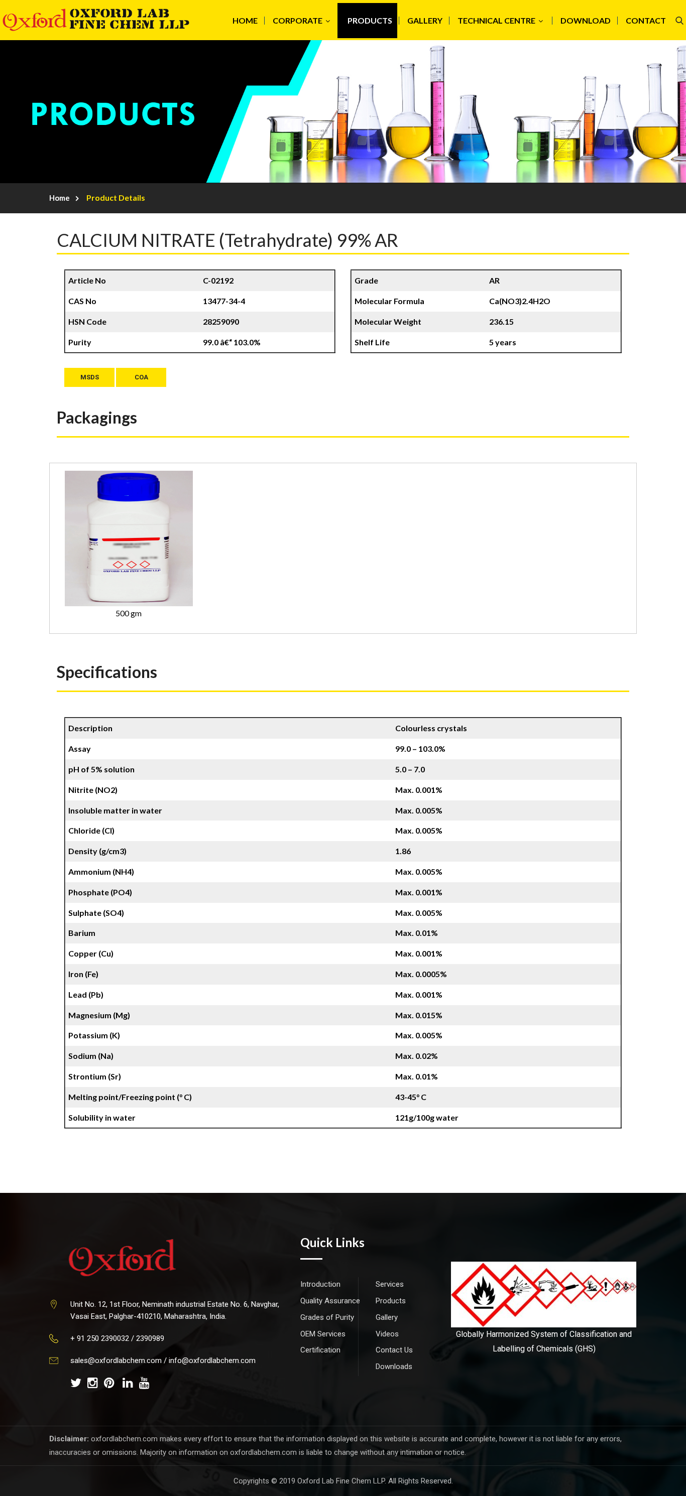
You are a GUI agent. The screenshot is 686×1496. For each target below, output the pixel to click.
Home (59, 197)
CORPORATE (297, 20)
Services (390, 1284)
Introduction (320, 1284)
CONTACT (646, 20)
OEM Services (323, 1333)
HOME (245, 20)
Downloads (394, 1366)
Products (391, 1300)
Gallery (387, 1317)
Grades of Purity (327, 1317)
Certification (320, 1349)
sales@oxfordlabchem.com (116, 1360)
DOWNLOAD (585, 20)
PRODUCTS (370, 20)
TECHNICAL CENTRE (496, 20)
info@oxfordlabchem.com (212, 1360)
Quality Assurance (330, 1300)
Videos (387, 1333)
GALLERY (424, 20)
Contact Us (394, 1349)
